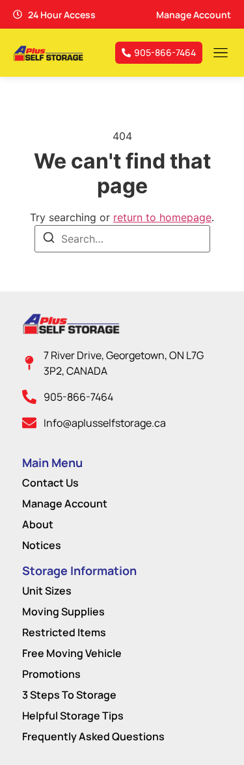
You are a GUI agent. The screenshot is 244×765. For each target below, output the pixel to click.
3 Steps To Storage (69, 694)
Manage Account (64, 503)
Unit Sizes (47, 590)
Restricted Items (64, 632)
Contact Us (50, 482)
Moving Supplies (63, 611)
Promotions (51, 673)
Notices (41, 545)
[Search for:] (122, 238)
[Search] (49, 239)
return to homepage (162, 217)
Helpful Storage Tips (73, 715)
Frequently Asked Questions (93, 736)
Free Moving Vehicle (72, 653)
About (37, 524)
